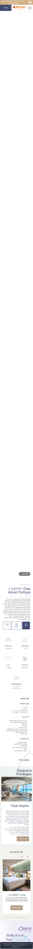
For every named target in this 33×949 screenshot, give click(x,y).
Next (27, 856)
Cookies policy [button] (16, 947)
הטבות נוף (7, 624)
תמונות (24, 574)
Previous (22, 856)
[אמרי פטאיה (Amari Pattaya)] (19, 8)
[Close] (2, 2)
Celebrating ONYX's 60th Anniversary (13, 2)
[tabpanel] (16, 886)
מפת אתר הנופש (16, 625)
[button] (2, 295)
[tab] (16, 698)
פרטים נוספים (23, 839)
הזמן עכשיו (26, 624)
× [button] (31, 944)
